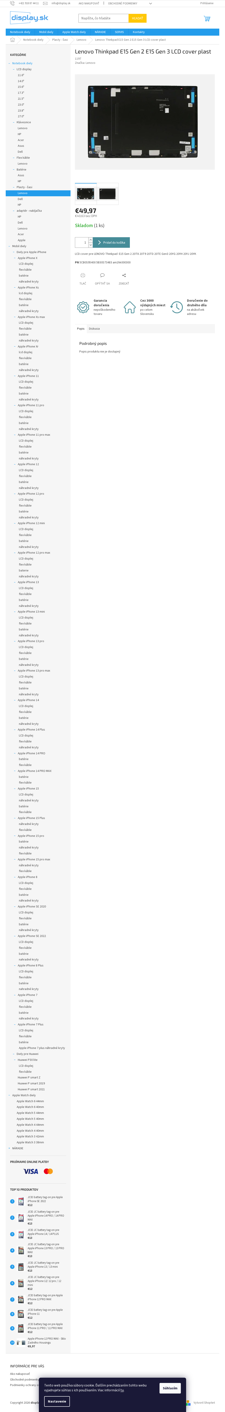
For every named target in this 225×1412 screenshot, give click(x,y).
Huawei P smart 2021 (31, 1089)
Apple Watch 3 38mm (30, 1142)
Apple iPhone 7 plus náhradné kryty (42, 1048)
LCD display (24, 69)
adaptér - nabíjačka (29, 211)
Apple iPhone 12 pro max (34, 553)
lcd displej (25, 293)
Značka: (85, 63)
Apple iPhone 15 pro (31, 836)
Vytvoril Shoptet (204, 1403)
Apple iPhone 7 (27, 995)
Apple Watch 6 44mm (30, 1101)
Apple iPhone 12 (28, 464)
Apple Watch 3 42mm (30, 1136)
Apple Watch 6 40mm (30, 1107)
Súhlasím (170, 1388)
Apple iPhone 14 (28, 700)
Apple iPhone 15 (28, 788)
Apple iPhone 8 (27, 877)
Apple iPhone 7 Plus (31, 1024)
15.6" (21, 87)
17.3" (21, 93)
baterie (24, 570)
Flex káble (23, 158)
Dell (20, 152)
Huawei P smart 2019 (31, 1083)
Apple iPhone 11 (28, 376)
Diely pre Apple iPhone (31, 252)
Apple (21, 240)
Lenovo (22, 128)
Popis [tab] (81, 329)
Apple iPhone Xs (28, 287)
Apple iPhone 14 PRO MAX (34, 771)
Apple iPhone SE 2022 (32, 936)
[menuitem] (20, 32)
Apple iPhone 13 (28, 582)
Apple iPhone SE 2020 (32, 906)
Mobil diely (19, 246)
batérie (24, 276)
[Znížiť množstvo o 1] (90, 245)
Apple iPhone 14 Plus (31, 729)
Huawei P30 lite (28, 1060)
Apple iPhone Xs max (31, 317)
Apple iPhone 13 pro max (34, 670)
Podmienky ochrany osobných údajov (34, 1385)
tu (122, 1390)
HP (19, 134)
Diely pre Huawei (27, 1054)
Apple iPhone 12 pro (31, 494)
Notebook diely (22, 63)
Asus (21, 146)
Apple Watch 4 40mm (30, 1131)
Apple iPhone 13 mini (31, 612)
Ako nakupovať (89, 4)
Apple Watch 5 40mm (30, 1119)
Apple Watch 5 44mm (30, 1113)
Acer (21, 140)
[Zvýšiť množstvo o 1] (90, 239)
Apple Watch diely (24, 1095)
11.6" (21, 75)
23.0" (21, 105)
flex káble (25, 270)
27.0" (21, 116)
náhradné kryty (29, 281)
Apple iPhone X (27, 258)
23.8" (21, 110)
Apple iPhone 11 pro (31, 405)
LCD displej (26, 264)
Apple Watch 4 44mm (30, 1125)
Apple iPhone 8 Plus (31, 965)
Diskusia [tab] (94, 329)
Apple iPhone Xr (28, 346)
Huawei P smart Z (29, 1077)
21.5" (21, 99)
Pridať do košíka (114, 242)
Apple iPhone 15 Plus (31, 818)
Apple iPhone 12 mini (31, 523)
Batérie (21, 169)
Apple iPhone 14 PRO (31, 753)
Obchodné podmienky (122, 4)
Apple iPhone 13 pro (31, 641)
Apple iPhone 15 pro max (34, 859)
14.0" (21, 81)
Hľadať (137, 18)
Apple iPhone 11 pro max (34, 435)
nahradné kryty (29, 959)
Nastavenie (57, 1401)
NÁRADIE (17, 1148)
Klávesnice (24, 122)
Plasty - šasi (24, 187)
